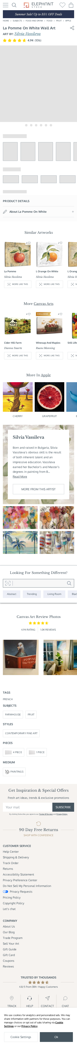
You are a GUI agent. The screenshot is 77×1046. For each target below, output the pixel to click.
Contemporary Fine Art (21, 733)
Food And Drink (34, 20)
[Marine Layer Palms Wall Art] (20, 542)
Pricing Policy (12, 897)
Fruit (59, 20)
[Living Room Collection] (54, 594)
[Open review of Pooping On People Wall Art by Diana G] (21, 657)
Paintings (16, 771)
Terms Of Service (46, 814)
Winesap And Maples (48, 342)
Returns (8, 868)
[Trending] (32, 594)
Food (49, 20)
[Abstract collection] (11, 594)
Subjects (17, 20)
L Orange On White (47, 271)
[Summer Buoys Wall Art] (57, 542)
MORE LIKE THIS (20, 284)
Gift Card (9, 955)
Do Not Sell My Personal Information (27, 886)
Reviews (8, 966)
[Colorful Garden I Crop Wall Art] (20, 517)
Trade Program (12, 938)
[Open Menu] (5, 5)
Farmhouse (13, 714)
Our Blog (9, 932)
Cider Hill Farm (13, 342)
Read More (20, 476)
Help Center (11, 851)
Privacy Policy (29, 1026)
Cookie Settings (20, 1037)
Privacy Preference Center (20, 880)
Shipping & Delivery (16, 857)
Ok (56, 1037)
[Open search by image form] (8, 583)
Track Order (10, 863)
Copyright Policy (13, 903)
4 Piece (17, 752)
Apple (68, 20)
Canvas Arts (43, 304)
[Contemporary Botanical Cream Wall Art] (57, 517)
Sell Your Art (11, 943)
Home (6, 20)
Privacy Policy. (62, 814)
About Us (9, 926)
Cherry (18, 416)
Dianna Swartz (13, 348)
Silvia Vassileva (27, 34)
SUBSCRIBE (63, 807)
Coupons (8, 960)
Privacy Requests (21, 891)
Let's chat (9, 909)
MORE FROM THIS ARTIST (38, 489)
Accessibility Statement (18, 874)
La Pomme (10, 271)
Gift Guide (9, 949)
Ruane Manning (45, 348)
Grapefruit (49, 416)
